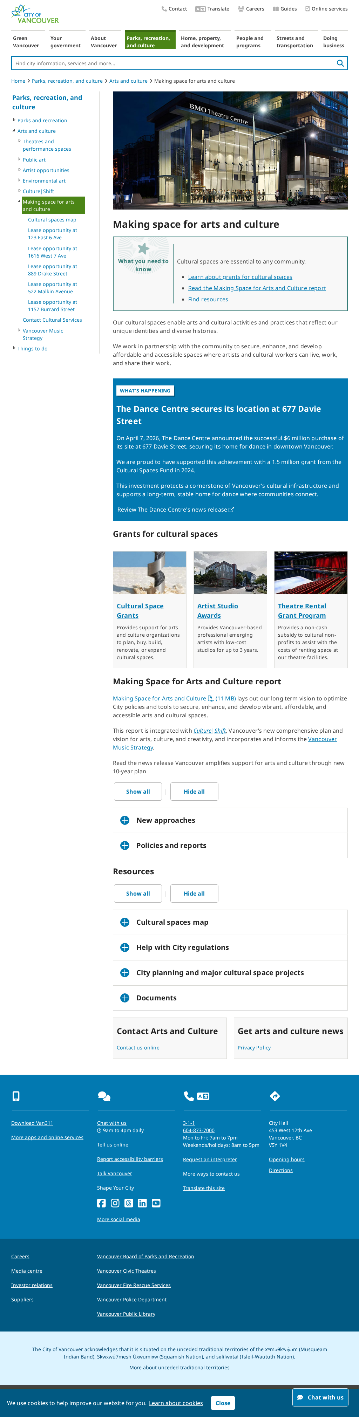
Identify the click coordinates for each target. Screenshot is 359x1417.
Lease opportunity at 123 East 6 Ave (52, 234)
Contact (178, 8)
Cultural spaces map (52, 219)
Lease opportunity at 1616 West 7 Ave (52, 252)
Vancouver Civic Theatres (126, 1270)
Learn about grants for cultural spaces (240, 277)
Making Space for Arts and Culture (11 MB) (174, 698)
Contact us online (138, 1047)
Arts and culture (128, 80)
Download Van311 (32, 1123)
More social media (118, 1219)
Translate (218, 8)
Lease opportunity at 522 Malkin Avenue (52, 288)
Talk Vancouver (114, 1173)
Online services (330, 8)
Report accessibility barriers (130, 1159)
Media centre (26, 1270)
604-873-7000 (199, 1130)
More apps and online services (47, 1137)
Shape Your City (115, 1187)
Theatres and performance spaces (47, 145)
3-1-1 (189, 1123)
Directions (281, 1170)
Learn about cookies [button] (176, 1403)
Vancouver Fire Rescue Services (134, 1285)
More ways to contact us (211, 1173)
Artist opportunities (46, 170)
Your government (65, 42)
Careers (255, 8)
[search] (340, 63)
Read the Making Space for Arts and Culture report (257, 288)
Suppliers (22, 1299)
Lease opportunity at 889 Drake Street (52, 270)
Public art (34, 159)
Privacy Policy (254, 1047)
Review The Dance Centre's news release (176, 509)
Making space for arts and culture (49, 205)
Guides (288, 8)
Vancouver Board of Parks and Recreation (145, 1256)
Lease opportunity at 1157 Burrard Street (52, 306)
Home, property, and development (202, 42)
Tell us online (112, 1144)
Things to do (33, 348)
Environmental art (44, 180)
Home (18, 80)
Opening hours (287, 1159)
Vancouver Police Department (132, 1299)
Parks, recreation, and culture (148, 42)
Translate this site (204, 1188)
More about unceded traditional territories (179, 1367)
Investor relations (32, 1285)
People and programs (250, 42)
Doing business (333, 42)
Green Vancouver (26, 42)
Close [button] (223, 1403)
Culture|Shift (38, 191)
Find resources (208, 299)
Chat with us (112, 1123)
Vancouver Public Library (126, 1313)
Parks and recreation (42, 120)
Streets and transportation (295, 42)
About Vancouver (104, 42)
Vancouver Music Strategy (43, 334)
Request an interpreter (210, 1159)
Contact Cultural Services (52, 319)
